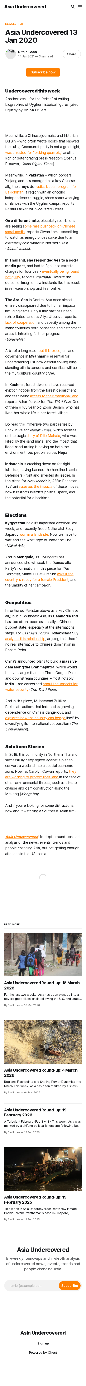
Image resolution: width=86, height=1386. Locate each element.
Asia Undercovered (25, 6)
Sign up (43, 1343)
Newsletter (14, 23)
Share (71, 54)
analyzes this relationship (25, 639)
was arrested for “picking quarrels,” (34, 153)
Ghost (52, 1352)
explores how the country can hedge (35, 718)
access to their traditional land (54, 396)
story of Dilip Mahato (43, 436)
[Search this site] (73, 6)
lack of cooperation (21, 322)
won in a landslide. (34, 534)
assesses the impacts (35, 486)
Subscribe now (43, 72)
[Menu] (80, 6)
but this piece (49, 351)
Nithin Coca (27, 52)
